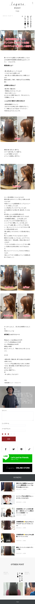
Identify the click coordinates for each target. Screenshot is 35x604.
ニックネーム (5, 423)
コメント (4, 410)
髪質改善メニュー (9, 382)
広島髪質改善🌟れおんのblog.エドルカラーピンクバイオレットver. (25, 523)
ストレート (18, 382)
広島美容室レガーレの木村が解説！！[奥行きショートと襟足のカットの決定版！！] (25, 510)
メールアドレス (6, 428)
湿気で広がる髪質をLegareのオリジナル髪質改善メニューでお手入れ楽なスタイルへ (24, 485)
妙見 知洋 (17, 391)
